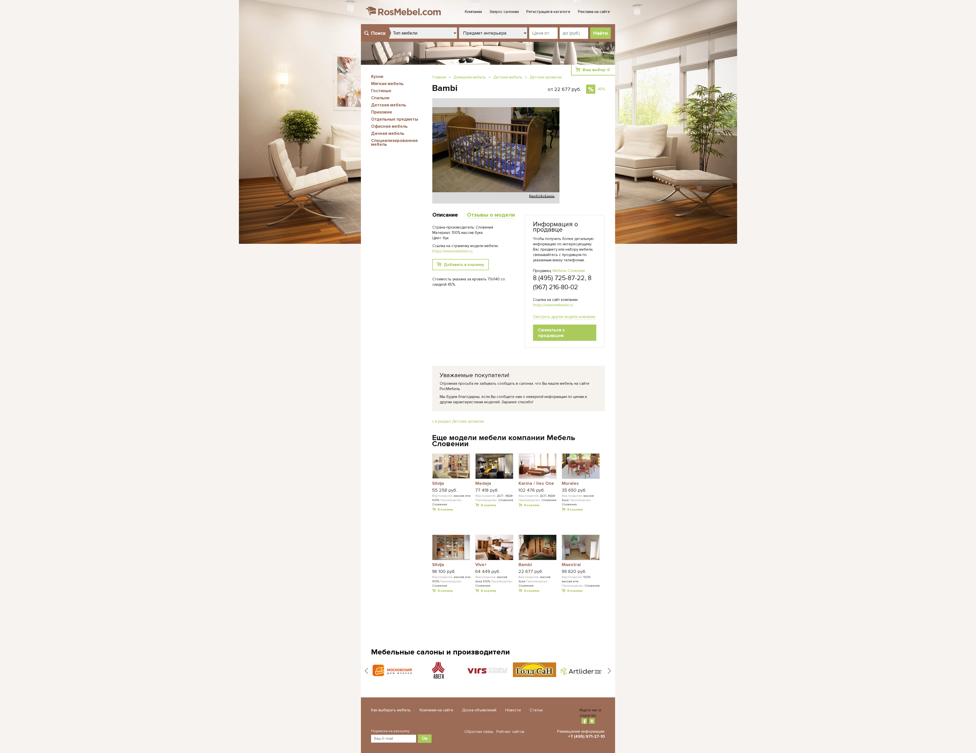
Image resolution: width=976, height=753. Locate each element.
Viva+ (481, 565)
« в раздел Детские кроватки (458, 421)
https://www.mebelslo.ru (553, 305)
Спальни (380, 98)
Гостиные (381, 90)
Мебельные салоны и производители (440, 652)
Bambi (525, 565)
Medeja (483, 484)
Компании (473, 11)
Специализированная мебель (394, 142)
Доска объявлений (479, 710)
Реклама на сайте (594, 11)
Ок (425, 738)
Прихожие (381, 112)
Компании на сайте (436, 710)
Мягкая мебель (387, 83)
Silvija (438, 484)
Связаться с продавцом (551, 332)
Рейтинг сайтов (510, 731)
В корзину (445, 509)
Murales (570, 484)
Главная (439, 77)
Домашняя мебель (469, 77)
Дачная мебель (387, 133)
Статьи (536, 710)
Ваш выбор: (596, 69)
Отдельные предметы (394, 119)
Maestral (571, 565)
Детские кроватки (546, 77)
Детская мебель (388, 105)
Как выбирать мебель (391, 710)
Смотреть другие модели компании (564, 316)
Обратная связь (478, 731)
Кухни (377, 76)
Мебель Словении (569, 270)
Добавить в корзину (464, 264)
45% (601, 89)
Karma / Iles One (536, 484)
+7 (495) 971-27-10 (586, 736)
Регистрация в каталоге (548, 11)
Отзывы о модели (491, 215)
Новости (513, 710)
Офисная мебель (389, 126)
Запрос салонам (504, 11)
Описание (445, 215)
